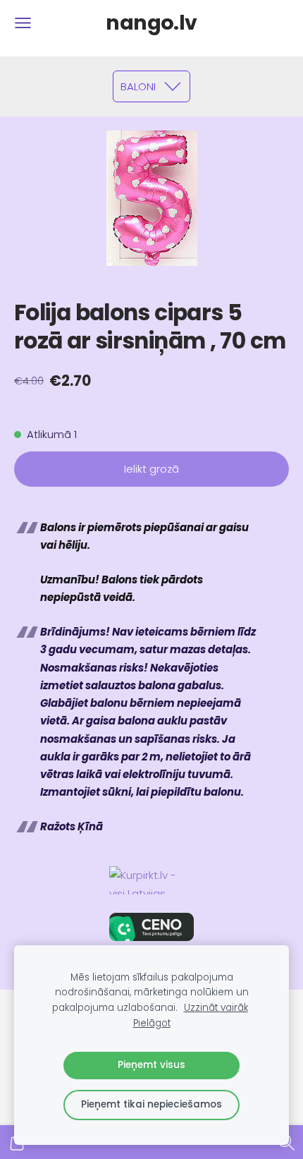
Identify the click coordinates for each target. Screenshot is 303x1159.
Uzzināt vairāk (216, 1007)
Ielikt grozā (151, 468)
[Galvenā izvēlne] (23, 23)
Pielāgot (152, 1023)
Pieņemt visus (151, 1065)
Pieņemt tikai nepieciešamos (151, 1104)
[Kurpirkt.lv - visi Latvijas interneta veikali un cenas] (151, 880)
